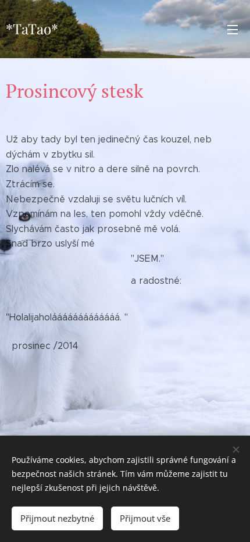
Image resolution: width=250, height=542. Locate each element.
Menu (232, 29)
